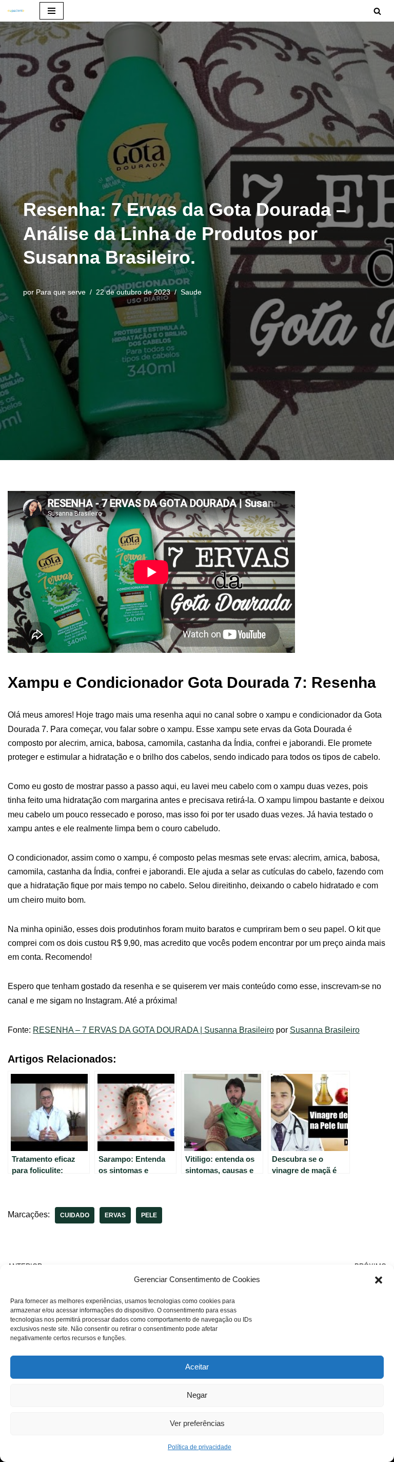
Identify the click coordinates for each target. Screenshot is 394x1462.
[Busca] (377, 11)
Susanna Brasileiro (325, 1030)
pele (149, 1215)
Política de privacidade (199, 1447)
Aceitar (197, 1366)
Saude (191, 292)
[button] (378, 1279)
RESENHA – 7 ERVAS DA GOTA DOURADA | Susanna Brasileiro (153, 1030)
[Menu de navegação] (52, 11)
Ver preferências (197, 1423)
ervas (115, 1215)
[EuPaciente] (16, 10)
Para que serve (61, 292)
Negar (197, 1395)
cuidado (74, 1215)
